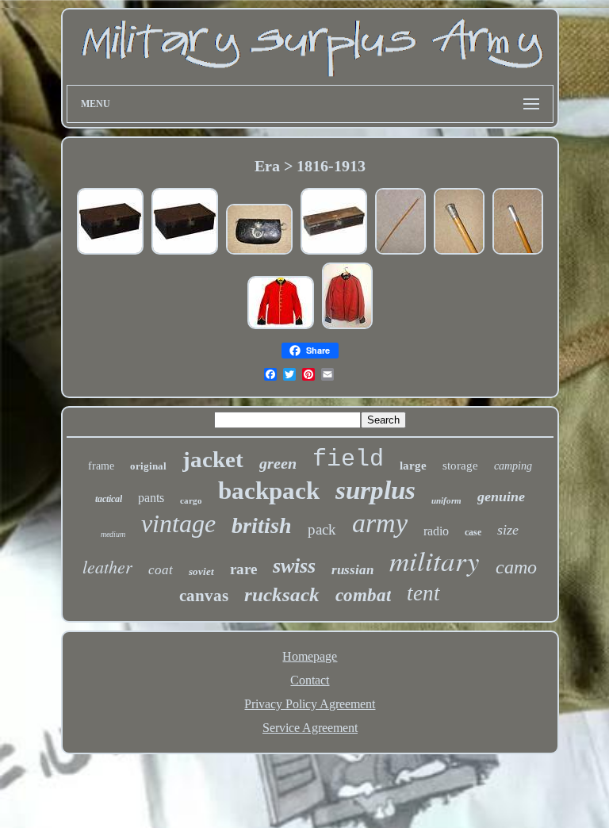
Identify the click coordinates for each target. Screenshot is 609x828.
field (348, 459)
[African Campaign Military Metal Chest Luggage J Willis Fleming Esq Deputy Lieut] (334, 252)
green (278, 463)
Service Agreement (310, 727)
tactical (108, 498)
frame (101, 466)
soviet (201, 571)
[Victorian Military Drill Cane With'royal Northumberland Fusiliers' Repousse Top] (459, 252)
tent (423, 593)
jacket (212, 459)
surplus (375, 490)
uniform (446, 500)
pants (151, 497)
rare (243, 569)
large (413, 465)
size (508, 530)
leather (107, 566)
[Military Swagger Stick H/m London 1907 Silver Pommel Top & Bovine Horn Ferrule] (518, 252)
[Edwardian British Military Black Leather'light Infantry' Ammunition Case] (259, 252)
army (380, 523)
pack (322, 529)
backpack (269, 490)
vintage (178, 523)
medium (113, 534)
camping (513, 466)
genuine (501, 496)
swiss (294, 565)
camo (516, 567)
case (473, 532)
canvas (203, 595)
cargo (191, 500)
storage (460, 465)
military (434, 560)
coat (160, 569)
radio (436, 531)
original (148, 466)
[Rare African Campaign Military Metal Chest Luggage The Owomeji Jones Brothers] (110, 252)
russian (352, 569)
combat (363, 595)
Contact (309, 680)
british (262, 525)
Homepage (309, 656)
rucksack (282, 594)
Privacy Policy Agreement (309, 704)
